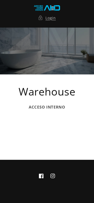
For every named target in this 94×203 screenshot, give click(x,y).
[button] (47, 18)
